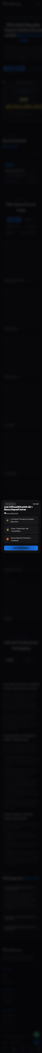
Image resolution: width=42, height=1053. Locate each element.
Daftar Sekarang (21, 548)
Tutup (36, 504)
